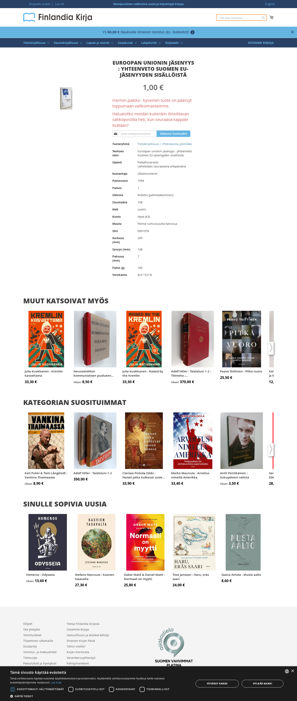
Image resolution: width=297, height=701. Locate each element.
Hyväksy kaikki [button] (217, 683)
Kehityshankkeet (78, 663)
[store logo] (57, 17)
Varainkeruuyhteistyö (81, 658)
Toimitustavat (32, 635)
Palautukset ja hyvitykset (39, 663)
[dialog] (148, 683)
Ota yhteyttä (31, 629)
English (270, 4)
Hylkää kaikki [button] (262, 683)
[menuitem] (35, 42)
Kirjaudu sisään (40, 4)
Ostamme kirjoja (78, 629)
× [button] (292, 671)
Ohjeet (27, 624)
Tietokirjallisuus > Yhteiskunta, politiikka (165, 144)
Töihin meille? (76, 646)
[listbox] (287, 671)
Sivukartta (30, 646)
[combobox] (241, 17)
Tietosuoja (30, 658)
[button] (99, 696)
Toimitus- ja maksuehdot (40, 652)
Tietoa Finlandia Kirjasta (83, 624)
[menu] (148, 42)
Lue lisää (56, 682)
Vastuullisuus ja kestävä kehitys (88, 635)
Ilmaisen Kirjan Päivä (81, 641)
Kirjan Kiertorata (78, 652)
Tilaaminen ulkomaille (38, 641)
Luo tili (59, 4)
